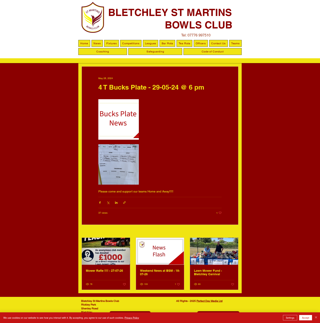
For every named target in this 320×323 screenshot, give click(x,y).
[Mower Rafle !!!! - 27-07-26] (106, 251)
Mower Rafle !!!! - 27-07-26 (104, 270)
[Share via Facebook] (100, 202)
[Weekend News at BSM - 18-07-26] (160, 251)
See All (234, 231)
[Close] (316, 317)
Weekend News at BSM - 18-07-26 (160, 272)
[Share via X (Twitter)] (108, 202)
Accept (305, 317)
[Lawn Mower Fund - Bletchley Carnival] (214, 251)
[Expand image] (118, 119)
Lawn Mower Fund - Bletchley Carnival (208, 272)
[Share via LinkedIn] (116, 202)
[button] (150, 43)
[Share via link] (124, 202)
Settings (290, 317)
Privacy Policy (131, 317)
